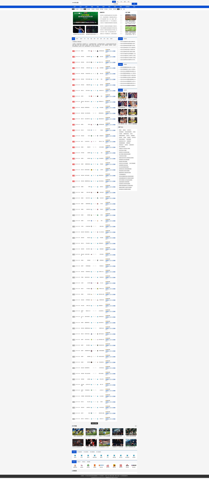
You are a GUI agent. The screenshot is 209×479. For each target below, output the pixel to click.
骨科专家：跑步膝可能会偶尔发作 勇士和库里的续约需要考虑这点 (109, 15)
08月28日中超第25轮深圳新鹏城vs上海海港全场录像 (128, 53)
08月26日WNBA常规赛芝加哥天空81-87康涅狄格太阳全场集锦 (128, 83)
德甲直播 (101, 9)
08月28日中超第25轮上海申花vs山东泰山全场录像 (128, 55)
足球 (80, 6)
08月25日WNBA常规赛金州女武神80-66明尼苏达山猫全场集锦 (128, 85)
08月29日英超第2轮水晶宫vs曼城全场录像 (128, 41)
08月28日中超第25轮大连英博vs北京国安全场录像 (128, 57)
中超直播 (92, 9)
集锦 (103, 6)
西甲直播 (97, 9)
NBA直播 (76, 9)
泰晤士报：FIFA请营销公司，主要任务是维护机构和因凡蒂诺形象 (109, 33)
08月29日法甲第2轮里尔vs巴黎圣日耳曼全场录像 (128, 49)
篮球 (86, 6)
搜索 (121, 9)
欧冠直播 (114, 9)
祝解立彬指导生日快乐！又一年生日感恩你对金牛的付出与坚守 (109, 20)
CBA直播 (81, 9)
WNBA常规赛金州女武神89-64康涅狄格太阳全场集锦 (128, 77)
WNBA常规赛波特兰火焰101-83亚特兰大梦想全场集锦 (128, 69)
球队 (115, 6)
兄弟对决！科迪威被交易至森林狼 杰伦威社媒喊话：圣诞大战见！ (109, 22)
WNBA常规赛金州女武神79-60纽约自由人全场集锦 (128, 75)
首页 (75, 6)
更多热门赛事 (94, 423)
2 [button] (76, 13)
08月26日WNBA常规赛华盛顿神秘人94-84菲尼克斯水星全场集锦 (128, 79)
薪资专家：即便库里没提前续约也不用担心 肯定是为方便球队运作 (109, 29)
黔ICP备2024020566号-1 (114, 477)
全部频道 (127, 6)
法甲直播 (110, 9)
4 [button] (79, 13)
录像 (98, 6)
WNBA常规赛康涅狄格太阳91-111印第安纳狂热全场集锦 (128, 67)
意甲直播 (105, 9)
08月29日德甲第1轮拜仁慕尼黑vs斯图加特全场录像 (128, 51)
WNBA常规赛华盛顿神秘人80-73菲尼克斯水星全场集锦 (128, 73)
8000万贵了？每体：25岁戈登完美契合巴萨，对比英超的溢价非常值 (109, 31)
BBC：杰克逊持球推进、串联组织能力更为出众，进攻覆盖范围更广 (109, 17)
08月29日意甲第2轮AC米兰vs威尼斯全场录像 (128, 47)
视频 (109, 6)
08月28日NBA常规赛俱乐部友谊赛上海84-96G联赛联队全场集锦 (128, 71)
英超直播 (88, 9)
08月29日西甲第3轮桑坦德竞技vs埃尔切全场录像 (128, 43)
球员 (134, 6)
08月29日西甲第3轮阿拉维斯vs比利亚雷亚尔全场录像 (128, 45)
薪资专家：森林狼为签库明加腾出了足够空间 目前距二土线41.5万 (109, 26)
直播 (92, 6)
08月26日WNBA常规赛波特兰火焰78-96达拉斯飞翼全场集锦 (128, 81)
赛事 (121, 6)
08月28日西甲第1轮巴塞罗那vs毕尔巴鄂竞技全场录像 (128, 59)
